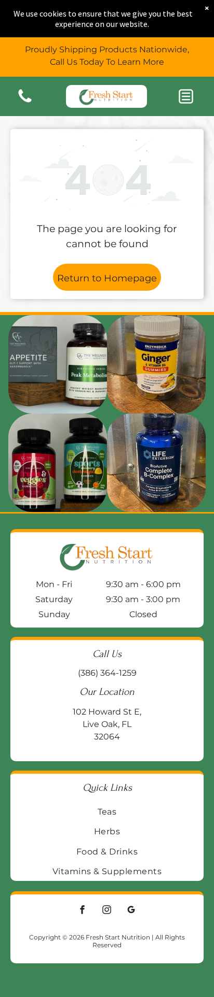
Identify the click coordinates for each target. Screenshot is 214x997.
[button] (186, 96)
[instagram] (107, 911)
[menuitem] (107, 811)
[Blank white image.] (25, 102)
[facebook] (82, 911)
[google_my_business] (131, 911)
